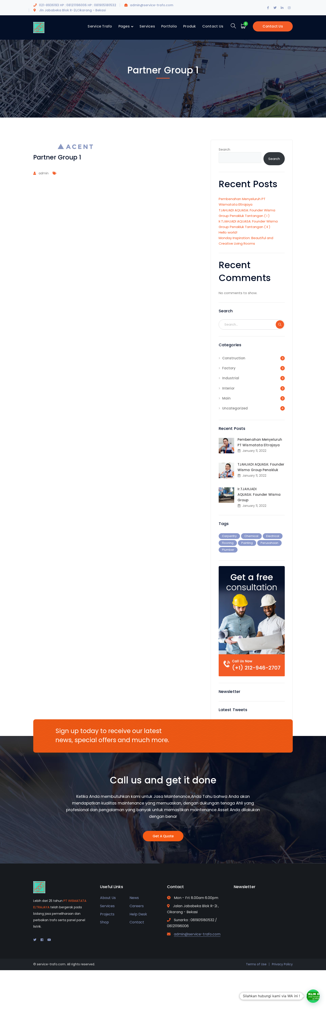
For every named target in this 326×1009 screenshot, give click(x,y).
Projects (107, 914)
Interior (228, 388)
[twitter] (34, 940)
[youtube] (49, 940)
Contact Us (273, 26)
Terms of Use (256, 964)
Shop (104, 922)
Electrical (272, 536)
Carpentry (229, 536)
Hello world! (228, 232)
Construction (233, 358)
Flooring (228, 543)
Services (107, 906)
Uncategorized (235, 408)
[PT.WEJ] (38, 27)
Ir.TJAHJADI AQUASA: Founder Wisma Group (259, 494)
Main (226, 398)
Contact (137, 922)
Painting (247, 543)
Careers (137, 906)
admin (44, 173)
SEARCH (280, 324)
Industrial (230, 378)
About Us (108, 897)
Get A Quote (163, 836)
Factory (229, 368)
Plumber (228, 550)
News (134, 897)
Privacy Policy (282, 964)
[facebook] (42, 940)
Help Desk (138, 914)
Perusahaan (269, 543)
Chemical (251, 536)
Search (224, 149)
